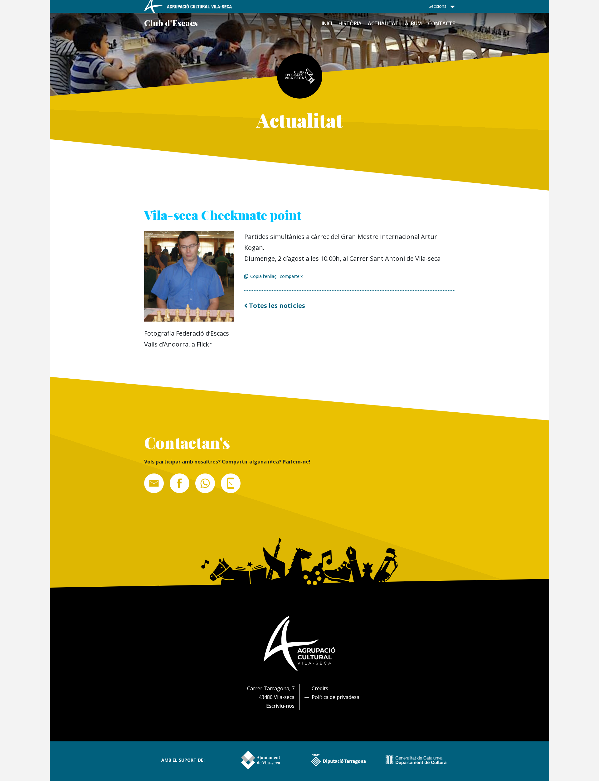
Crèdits (320, 688)
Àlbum (413, 23)
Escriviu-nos (280, 705)
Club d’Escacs (171, 22)
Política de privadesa (335, 697)
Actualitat (383, 23)
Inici (327, 23)
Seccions (437, 6)
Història (350, 23)
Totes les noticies (276, 305)
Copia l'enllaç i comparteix (276, 276)
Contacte (441, 23)
